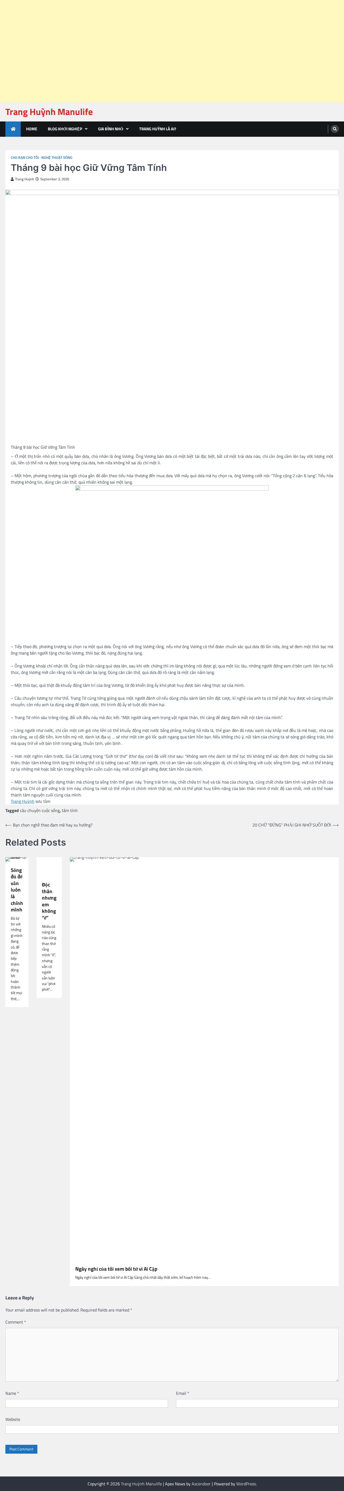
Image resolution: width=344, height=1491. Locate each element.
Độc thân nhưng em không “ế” (49, 901)
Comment (15, 1322)
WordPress (246, 1484)
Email (182, 1393)
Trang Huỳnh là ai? (157, 129)
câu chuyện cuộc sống (40, 810)
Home (31, 129)
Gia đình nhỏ (110, 129)
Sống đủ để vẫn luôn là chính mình (17, 890)
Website (12, 1419)
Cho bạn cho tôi (25, 158)
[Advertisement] (161, 13)
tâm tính (70, 810)
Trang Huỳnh (24, 179)
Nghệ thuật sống (56, 158)
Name (12, 1393)
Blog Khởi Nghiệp (65, 129)
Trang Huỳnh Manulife (49, 111)
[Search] (335, 129)
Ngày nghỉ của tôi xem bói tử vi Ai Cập (116, 1269)
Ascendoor (201, 1484)
